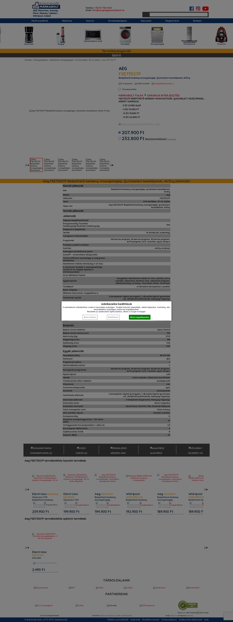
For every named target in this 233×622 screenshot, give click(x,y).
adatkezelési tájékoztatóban (110, 311)
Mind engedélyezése (139, 317)
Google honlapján (137, 311)
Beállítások (113, 317)
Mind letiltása (90, 317)
